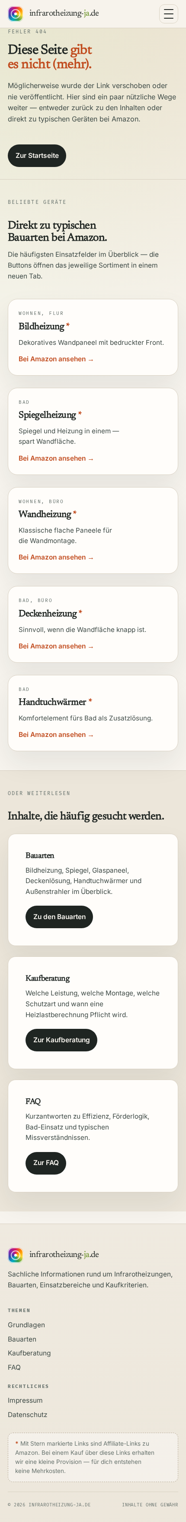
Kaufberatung (29, 1353)
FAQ (14, 1367)
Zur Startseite (37, 155)
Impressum (25, 1400)
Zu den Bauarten (59, 917)
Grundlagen (26, 1325)
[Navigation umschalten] (168, 13)
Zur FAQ (46, 1163)
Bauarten (22, 1339)
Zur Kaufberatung (61, 1040)
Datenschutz (28, 1415)
